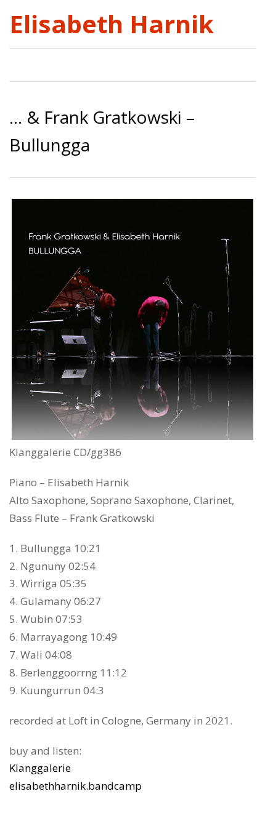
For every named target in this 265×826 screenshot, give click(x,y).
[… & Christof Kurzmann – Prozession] (249, 62)
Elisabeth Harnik (111, 24)
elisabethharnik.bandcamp (75, 786)
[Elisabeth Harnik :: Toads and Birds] (223, 62)
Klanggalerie (40, 768)
